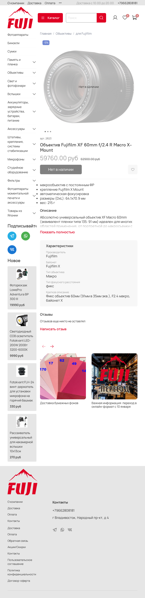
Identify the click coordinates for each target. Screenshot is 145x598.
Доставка (34, 3)
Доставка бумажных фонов (59, 403)
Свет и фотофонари (16, 83)
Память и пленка (14, 62)
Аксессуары (16, 129)
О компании (16, 3)
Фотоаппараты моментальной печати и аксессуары (18, 196)
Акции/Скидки (17, 547)
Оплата (50, 3)
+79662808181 (127, 3)
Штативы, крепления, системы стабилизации (18, 144)
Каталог (54, 18)
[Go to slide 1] (45, 131)
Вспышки (14, 94)
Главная (46, 33)
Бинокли (13, 43)
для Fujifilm (84, 33)
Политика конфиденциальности (22, 572)
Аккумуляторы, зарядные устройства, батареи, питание (18, 111)
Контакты (14, 521)
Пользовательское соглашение (20, 562)
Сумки (12, 51)
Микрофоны (16, 159)
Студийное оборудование (18, 170)
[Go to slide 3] (50, 131)
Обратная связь (18, 541)
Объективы (64, 33)
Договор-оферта (19, 580)
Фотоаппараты (18, 35)
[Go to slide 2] (47, 131)
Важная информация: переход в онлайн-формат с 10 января (114, 405)
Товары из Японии (15, 213)
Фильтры (14, 180)
